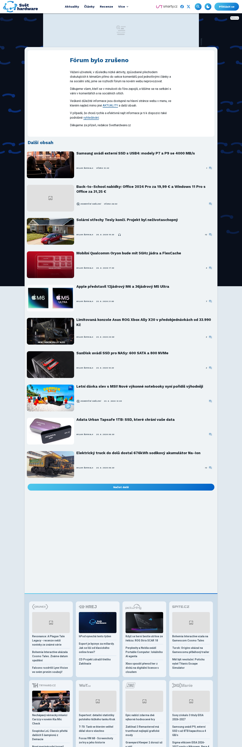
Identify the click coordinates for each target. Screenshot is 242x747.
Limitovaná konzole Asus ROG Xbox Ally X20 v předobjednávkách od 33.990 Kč (143, 322)
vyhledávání (91, 117)
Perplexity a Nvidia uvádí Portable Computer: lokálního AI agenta (144, 652)
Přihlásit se (226, 6)
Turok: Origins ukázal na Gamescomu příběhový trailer (190, 650)
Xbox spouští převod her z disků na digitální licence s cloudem (142, 667)
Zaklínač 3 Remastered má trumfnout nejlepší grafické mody (142, 731)
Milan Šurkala (84, 168)
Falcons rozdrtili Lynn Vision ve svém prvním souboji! (50, 669)
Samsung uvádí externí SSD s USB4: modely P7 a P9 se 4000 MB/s (135, 153)
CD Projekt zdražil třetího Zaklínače (95, 661)
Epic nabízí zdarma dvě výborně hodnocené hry (140, 717)
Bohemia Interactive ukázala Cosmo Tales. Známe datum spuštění (50, 656)
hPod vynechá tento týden (95, 636)
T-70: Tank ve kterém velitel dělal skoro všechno (96, 728)
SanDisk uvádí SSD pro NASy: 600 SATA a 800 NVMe (122, 353)
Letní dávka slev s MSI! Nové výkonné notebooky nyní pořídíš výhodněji (139, 386)
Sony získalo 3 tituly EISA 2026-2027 (187, 717)
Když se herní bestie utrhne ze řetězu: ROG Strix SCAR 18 (144, 638)
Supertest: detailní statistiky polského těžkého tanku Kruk (97, 717)
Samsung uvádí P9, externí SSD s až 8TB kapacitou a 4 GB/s (189, 731)
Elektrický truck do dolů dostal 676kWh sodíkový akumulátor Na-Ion (138, 453)
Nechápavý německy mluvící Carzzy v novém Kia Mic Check (49, 719)
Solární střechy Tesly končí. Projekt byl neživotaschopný (127, 220)
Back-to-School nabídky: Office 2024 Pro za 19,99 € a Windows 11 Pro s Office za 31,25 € (141, 189)
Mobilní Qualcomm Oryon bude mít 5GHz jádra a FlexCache (128, 253)
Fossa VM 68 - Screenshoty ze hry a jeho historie (96, 740)
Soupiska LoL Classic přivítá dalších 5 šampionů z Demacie (49, 735)
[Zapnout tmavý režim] (208, 6)
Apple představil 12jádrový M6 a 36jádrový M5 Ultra (122, 286)
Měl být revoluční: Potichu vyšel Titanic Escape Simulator (188, 663)
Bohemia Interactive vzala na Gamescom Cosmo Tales (190, 638)
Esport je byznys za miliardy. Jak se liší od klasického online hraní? (96, 648)
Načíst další (121, 487)
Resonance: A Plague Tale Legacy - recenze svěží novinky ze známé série (48, 640)
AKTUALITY (110, 105)
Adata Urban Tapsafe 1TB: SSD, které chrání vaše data (125, 419)
